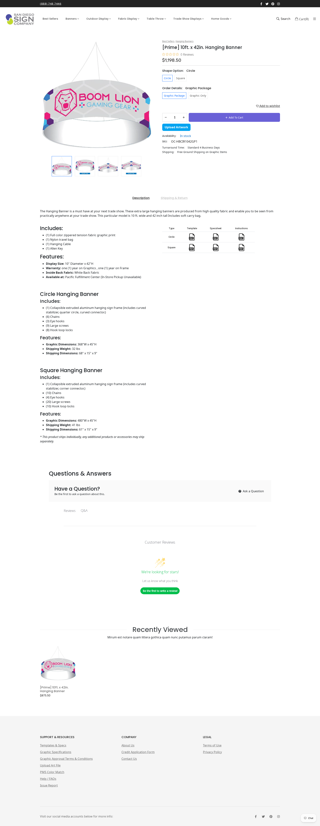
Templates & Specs (53, 745)
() (304, 19)
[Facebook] (261, 3)
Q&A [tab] (84, 510)
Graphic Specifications (55, 752)
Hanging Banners (185, 41)
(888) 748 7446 (50, 3)
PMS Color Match (52, 772)
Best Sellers (168, 41)
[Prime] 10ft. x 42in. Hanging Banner (54, 689)
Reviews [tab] (70, 510)
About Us (127, 745)
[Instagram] (278, 3)
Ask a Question (253, 491)
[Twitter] (267, 3)
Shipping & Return (174, 198)
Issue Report (49, 785)
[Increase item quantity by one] (183, 117)
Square (180, 78)
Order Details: (186, 88)
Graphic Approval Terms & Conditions (66, 759)
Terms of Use (212, 745)
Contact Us (129, 759)
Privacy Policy (212, 752)
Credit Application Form (138, 752)
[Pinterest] (272, 3)
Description (141, 198)
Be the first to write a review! (160, 591)
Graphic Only (198, 95)
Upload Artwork (176, 127)
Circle (167, 78)
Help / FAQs (48, 779)
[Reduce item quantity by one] (166, 117)
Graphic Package (174, 95)
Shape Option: (178, 71)
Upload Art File (50, 765)
